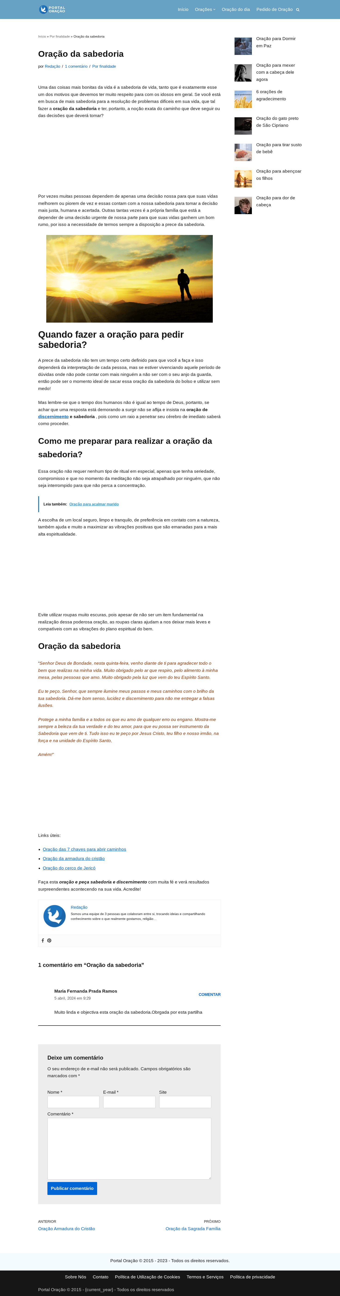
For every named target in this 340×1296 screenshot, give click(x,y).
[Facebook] (43, 940)
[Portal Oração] (52, 9)
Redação (52, 66)
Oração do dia (236, 9)
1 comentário (76, 66)
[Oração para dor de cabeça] (243, 206)
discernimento (53, 416)
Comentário (60, 1114)
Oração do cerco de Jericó (69, 868)
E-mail (110, 1092)
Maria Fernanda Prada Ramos (85, 991)
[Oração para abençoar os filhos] (243, 180)
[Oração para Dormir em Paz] (243, 47)
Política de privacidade (252, 1276)
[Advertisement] (129, 158)
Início (183, 9)
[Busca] (298, 9)
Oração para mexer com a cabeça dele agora (275, 72)
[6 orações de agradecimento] (243, 100)
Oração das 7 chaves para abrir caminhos (84, 849)
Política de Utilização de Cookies (147, 1276)
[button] (214, 9)
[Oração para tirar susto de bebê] (243, 153)
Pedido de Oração (275, 9)
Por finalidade (60, 36)
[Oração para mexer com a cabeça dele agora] (243, 74)
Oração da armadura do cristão (74, 858)
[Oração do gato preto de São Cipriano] (243, 127)
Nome (54, 1092)
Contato (100, 1276)
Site (163, 1092)
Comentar (210, 994)
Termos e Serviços (205, 1276)
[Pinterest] (49, 940)
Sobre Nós (75, 1276)
